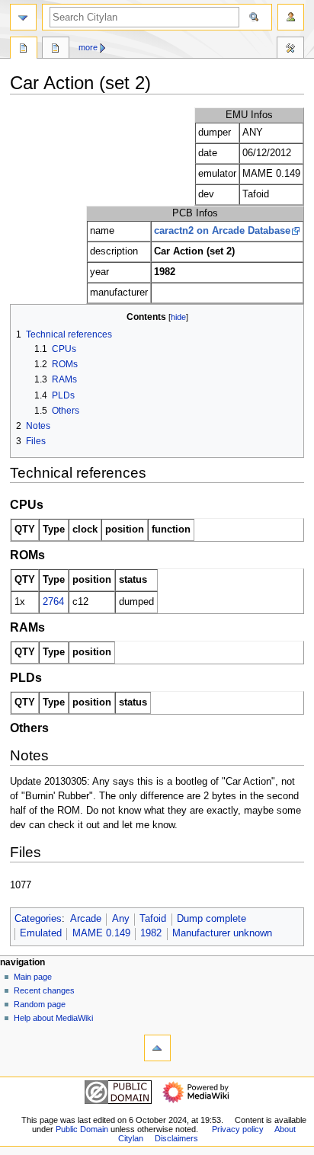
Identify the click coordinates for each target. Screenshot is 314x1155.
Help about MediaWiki (53, 1017)
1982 (151, 933)
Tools (290, 49)
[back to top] (157, 1048)
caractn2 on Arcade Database (222, 231)
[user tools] (290, 17)
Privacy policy (238, 1129)
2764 (53, 602)
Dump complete (211, 918)
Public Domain (82, 1129)
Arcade (85, 918)
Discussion (56, 49)
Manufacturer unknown (222, 933)
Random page (40, 1004)
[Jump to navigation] (23, 17)
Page (24, 49)
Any (121, 918)
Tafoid (152, 918)
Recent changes (44, 990)
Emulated (41, 933)
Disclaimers (176, 1138)
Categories (38, 918)
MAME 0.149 (101, 933)
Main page (33, 976)
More (88, 47)
